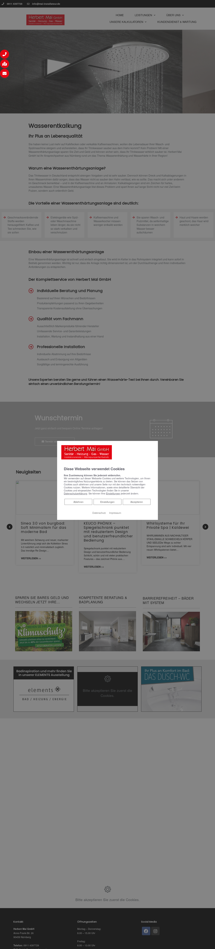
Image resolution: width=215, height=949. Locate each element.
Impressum (115, 512)
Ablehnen (78, 501)
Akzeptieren (136, 501)
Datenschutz (99, 512)
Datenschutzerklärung (75, 493)
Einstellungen (107, 501)
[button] (4, 54)
